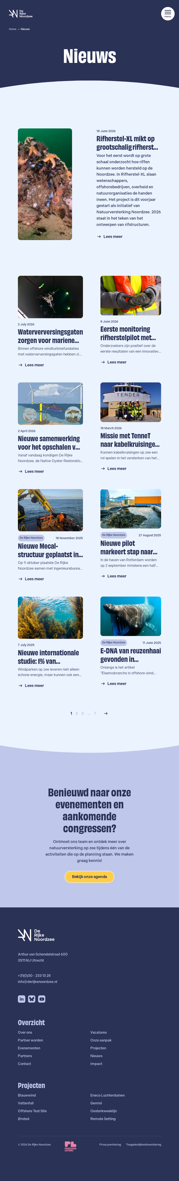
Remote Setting (103, 1119)
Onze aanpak (101, 1040)
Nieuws (96, 1056)
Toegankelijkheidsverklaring (143, 1144)
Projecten (98, 1048)
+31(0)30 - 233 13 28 (34, 976)
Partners (25, 1056)
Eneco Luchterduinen (107, 1095)
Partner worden (30, 1040)
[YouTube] (42, 999)
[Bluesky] (32, 999)
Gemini (96, 1103)
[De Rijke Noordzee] (21, 14)
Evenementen (29, 1048)
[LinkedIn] (22, 999)
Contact (24, 1064)
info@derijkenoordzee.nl (37, 982)
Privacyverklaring (110, 1144)
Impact (96, 1064)
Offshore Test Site (32, 1111)
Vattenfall (26, 1103)
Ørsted (23, 1119)
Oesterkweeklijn (103, 1111)
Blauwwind (27, 1095)
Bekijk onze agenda (89, 876)
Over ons (25, 1032)
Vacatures (98, 1032)
